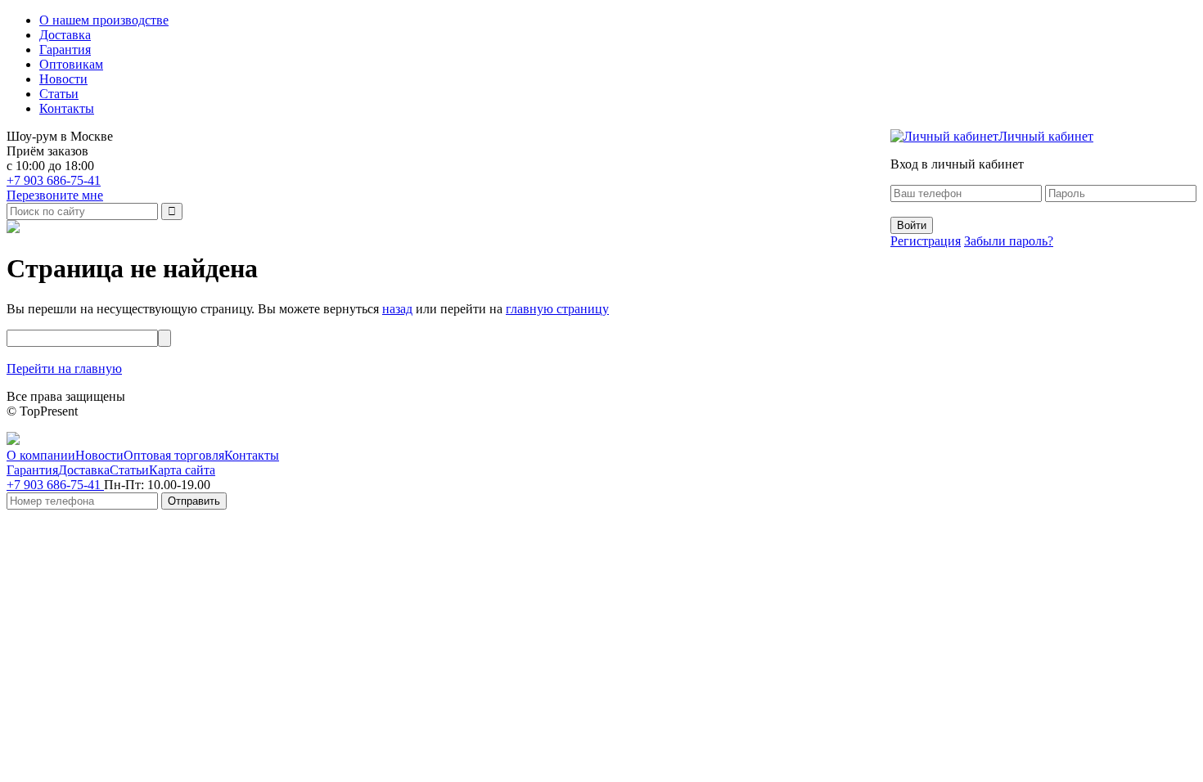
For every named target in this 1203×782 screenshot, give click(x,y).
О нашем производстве (104, 20)
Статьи (59, 94)
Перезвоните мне (55, 195)
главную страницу (557, 309)
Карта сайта (182, 470)
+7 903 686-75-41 (54, 180)
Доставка (65, 35)
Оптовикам (71, 64)
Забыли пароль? (1008, 241)
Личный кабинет (1045, 136)
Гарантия (65, 49)
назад (397, 309)
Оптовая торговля (174, 455)
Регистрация (925, 241)
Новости (63, 79)
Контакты (66, 108)
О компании (41, 455)
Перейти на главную (64, 368)
